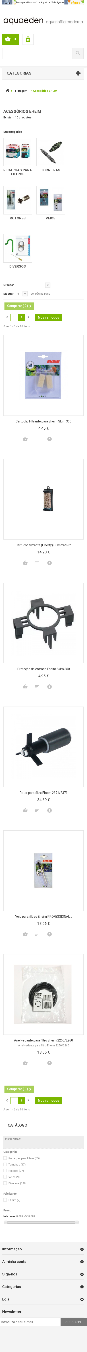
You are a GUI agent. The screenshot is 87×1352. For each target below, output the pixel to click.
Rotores (18, 218)
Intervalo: (9, 1216)
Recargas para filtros (17, 172)
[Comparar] (37, 439)
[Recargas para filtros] (17, 152)
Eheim (14, 1200)
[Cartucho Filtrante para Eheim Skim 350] (43, 375)
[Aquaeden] (43, 20)
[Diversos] (17, 248)
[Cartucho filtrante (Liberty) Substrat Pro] (43, 499)
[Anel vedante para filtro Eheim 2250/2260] (43, 994)
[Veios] (50, 200)
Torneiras (50, 170)
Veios (51, 218)
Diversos (17, 266)
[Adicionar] (25, 439)
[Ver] (49, 439)
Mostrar (8, 293)
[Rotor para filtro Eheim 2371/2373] (43, 747)
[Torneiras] (50, 152)
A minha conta (14, 1261)
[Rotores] (17, 200)
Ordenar (8, 285)
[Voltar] (7, 91)
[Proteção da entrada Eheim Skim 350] (43, 623)
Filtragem (21, 90)
